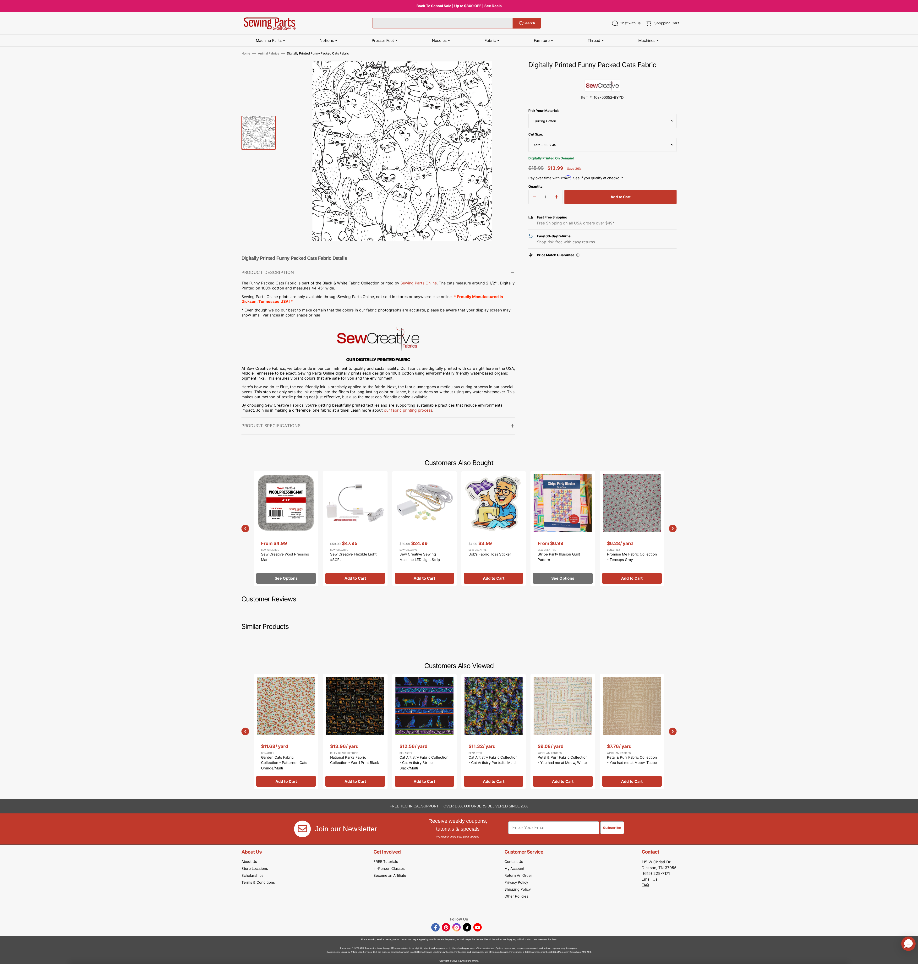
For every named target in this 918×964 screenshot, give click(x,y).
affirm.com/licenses (498, 952)
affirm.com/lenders (485, 948)
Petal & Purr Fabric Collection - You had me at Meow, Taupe (632, 760)
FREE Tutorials (385, 861)
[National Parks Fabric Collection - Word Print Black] (355, 731)
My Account (514, 868)
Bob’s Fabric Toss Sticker (490, 554)
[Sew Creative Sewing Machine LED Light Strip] (424, 528)
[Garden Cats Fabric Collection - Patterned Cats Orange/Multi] (286, 731)
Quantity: (535, 186)
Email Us (649, 879)
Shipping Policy (517, 889)
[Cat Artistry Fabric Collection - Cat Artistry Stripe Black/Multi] (424, 731)
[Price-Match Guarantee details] (577, 255)
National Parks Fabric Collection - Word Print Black (354, 760)
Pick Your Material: (543, 111)
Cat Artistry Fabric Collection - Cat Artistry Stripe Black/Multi (423, 762)
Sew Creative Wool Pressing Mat (285, 557)
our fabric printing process (408, 410)
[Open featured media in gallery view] (504, 72)
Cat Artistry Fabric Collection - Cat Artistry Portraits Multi (493, 760)
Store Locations (254, 868)
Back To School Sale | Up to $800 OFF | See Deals (459, 6)
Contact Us (513, 861)
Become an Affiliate (389, 875)
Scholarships (252, 875)
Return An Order (518, 875)
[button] (661, 23)
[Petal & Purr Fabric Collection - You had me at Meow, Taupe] (632, 731)
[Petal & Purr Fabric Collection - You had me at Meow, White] (562, 731)
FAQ (645, 884)
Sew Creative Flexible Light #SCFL (353, 557)
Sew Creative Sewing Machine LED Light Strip (419, 557)
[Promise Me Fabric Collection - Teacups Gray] (632, 528)
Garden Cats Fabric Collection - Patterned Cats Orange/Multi (284, 762)
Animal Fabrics (268, 53)
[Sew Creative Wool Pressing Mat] (286, 528)
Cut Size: (535, 134)
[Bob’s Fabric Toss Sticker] (493, 528)
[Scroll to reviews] (602, 75)
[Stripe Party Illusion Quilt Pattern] (562, 528)
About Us (249, 861)
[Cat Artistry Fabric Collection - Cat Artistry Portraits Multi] (493, 731)
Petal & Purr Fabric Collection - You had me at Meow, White (563, 760)
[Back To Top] (911, 957)
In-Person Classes (389, 868)
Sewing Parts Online (418, 283)
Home (245, 53)
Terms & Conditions (258, 882)
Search (529, 23)
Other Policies (516, 896)
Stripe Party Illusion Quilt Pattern (559, 557)
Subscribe (612, 828)
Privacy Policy (516, 882)
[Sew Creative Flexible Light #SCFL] (355, 528)
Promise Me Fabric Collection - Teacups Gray (632, 557)
